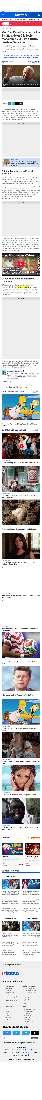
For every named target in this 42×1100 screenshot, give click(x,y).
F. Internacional (34, 19)
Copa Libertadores (29, 988)
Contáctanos (7, 1042)
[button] (39, 15)
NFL (6, 1019)
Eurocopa (27, 995)
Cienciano (38, 11)
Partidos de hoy (9, 11)
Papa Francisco (15, 382)
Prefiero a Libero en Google (18, 387)
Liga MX (26, 1003)
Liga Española (28, 999)
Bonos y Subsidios (29, 1009)
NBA (6, 1013)
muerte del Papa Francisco (13, 46)
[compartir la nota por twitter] (17, 103)
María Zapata (8, 61)
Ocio (3, 29)
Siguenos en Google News (21, 103)
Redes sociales (28, 1011)
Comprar (20, 864)
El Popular (21, 1049)
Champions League (30, 990)
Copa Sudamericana (30, 992)
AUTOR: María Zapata (14, 371)
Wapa (11, 1052)
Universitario (9, 990)
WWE (7, 1011)
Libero (28, 1049)
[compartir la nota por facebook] (9, 103)
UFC (6, 1009)
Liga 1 (7, 995)
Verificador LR (26, 1052)
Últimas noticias (6, 19)
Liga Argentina (28, 997)
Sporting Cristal (10, 992)
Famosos (9, 29)
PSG (25, 1001)
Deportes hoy (9, 1006)
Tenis (7, 1015)
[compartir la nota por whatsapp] (13, 103)
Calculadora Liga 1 (11, 997)
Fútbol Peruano (20, 19)
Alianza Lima (9, 988)
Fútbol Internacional (29, 986)
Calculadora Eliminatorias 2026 (11, 999)
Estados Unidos (28, 1021)
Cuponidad (24, 1055)
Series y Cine (28, 1015)
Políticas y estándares (26, 1042)
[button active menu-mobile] (3, 15)
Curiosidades (28, 1017)
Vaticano (20, 119)
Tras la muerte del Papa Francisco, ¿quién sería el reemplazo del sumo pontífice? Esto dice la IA (24, 163)
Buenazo (17, 1052)
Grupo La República (10, 1049)
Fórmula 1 (8, 1017)
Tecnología (27, 1019)
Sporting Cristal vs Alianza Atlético (24, 11)
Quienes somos (15, 1042)
